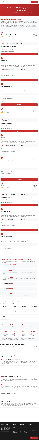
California (20, 427)
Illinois (20, 432)
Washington (25, 432)
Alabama (20, 426)
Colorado (20, 428)
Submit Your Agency (32, 430)
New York (20, 435)
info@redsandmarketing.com (33, 427)
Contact (14, 431)
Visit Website (20, 54)
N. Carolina (25, 426)
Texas (24, 431)
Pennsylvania (25, 428)
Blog (13, 428)
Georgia (20, 431)
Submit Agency (15, 432)
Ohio (24, 427)
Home (13, 426)
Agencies (14, 427)
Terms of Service (15, 435)
